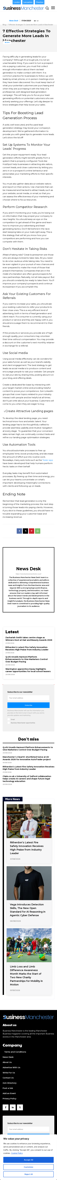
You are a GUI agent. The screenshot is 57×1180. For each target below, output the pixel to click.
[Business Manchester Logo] (23, 8)
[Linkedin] (13, 1107)
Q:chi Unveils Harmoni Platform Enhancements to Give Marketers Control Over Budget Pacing (26, 659)
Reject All (29, 1174)
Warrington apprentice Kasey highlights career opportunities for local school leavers (28, 670)
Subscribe (28, 705)
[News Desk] (6, 20)
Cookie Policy (17, 1153)
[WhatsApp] (37, 531)
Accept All (28, 1160)
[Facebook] (19, 531)
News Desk (13, 21)
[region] (28, 1157)
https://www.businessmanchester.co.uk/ (28, 574)
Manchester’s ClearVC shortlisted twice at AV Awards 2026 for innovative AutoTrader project (27, 758)
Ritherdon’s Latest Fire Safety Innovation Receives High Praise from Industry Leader (26, 648)
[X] (25, 531)
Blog (4, 24)
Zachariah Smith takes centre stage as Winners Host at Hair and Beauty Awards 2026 (28, 638)
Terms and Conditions (15, 1052)
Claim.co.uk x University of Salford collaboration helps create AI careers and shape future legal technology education (27, 778)
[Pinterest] (31, 531)
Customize (28, 1167)
